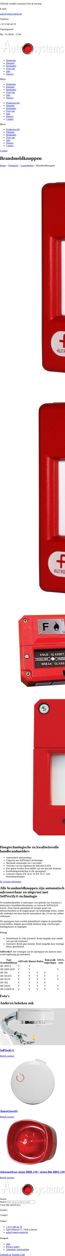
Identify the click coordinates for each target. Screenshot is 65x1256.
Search (3, 1202)
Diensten (10, 63)
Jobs (8, 71)
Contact (9, 119)
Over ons (10, 68)
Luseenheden (27, 165)
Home (3, 165)
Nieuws (9, 74)
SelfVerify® (7, 1050)
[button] (32, 79)
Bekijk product (7, 1056)
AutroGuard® (9, 1111)
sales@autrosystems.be (11, 14)
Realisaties (11, 66)
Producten (11, 60)
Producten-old (13, 103)
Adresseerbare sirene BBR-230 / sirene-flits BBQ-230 (32, 1172)
